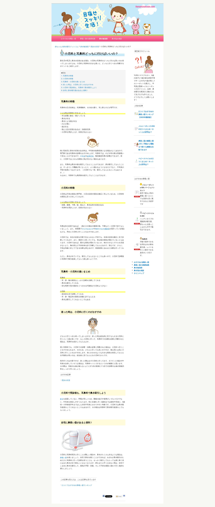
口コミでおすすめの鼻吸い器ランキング (77, 485)
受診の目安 (66, 380)
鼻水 (61, 399)
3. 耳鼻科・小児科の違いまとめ (73, 81)
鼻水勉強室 (103, 38)
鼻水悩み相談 (117, 38)
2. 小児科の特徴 (67, 78)
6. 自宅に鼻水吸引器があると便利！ (74, 90)
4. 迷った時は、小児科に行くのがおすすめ (77, 84)
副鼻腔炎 (90, 156)
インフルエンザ (88, 229)
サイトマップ (139, 273)
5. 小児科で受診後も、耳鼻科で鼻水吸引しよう (79, 87)
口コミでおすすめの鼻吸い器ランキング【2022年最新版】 (146, 114)
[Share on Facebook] (104, 496)
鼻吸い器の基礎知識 (87, 38)
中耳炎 (82, 156)
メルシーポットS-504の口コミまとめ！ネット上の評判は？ (147, 129)
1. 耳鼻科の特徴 (67, 75)
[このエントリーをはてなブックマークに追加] (124, 496)
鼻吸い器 (63, 457)
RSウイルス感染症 (102, 229)
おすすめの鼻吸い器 (68, 38)
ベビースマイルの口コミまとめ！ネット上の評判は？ (146, 161)
